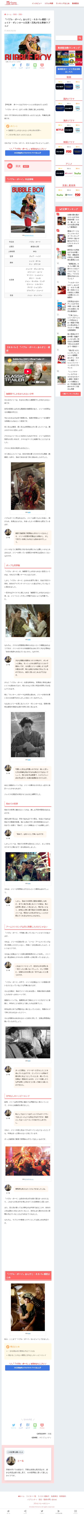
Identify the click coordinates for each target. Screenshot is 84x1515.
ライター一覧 (31, 1496)
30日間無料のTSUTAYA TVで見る (26, 153)
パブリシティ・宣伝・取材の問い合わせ (42, 1499)
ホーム (22, 1496)
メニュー (75, 1513)
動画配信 (75, 3)
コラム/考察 (49, 3)
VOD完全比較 (58, 1513)
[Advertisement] (27, 88)
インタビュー (37, 3)
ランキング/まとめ (62, 3)
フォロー (42, 1513)
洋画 (49, 1434)
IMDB (29, 512)
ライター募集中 (43, 1496)
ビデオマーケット (29, 235)
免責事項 (54, 1496)
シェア (25, 1513)
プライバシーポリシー (41, 1503)
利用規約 (62, 1496)
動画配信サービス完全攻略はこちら (69, 70)
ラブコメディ (46, 1437)
